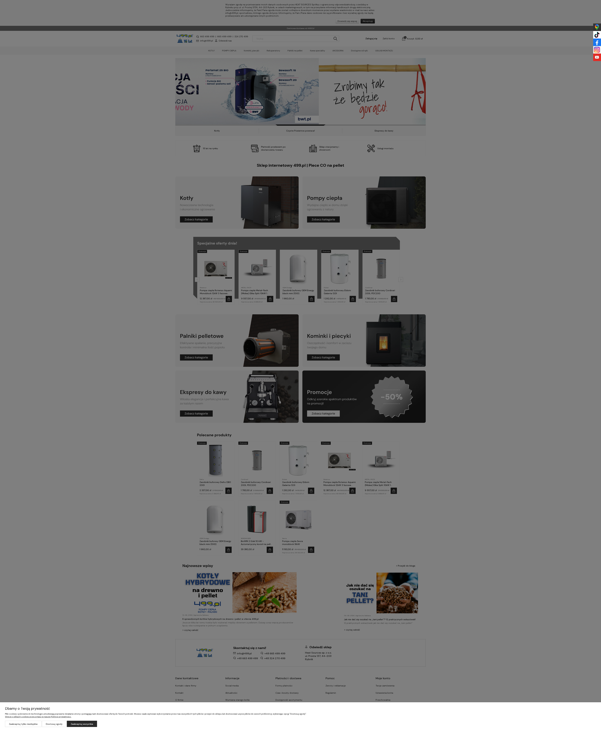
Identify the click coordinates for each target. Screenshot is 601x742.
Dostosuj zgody (54, 724)
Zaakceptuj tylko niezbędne (23, 724)
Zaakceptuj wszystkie (82, 724)
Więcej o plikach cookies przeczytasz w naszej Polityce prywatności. (38, 716)
